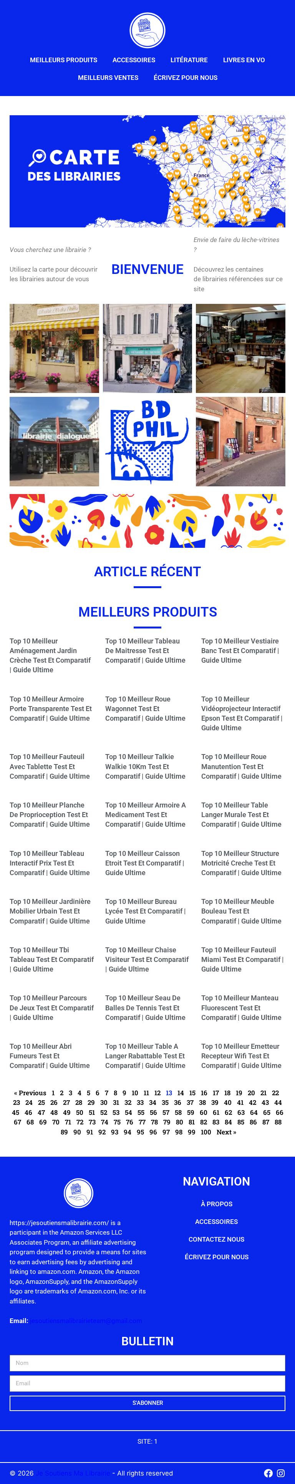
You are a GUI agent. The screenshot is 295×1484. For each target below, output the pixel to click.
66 (279, 1112)
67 (17, 1122)
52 (103, 1112)
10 (135, 1092)
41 (240, 1102)
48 (54, 1112)
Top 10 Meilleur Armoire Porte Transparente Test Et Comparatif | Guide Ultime (51, 708)
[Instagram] (281, 1473)
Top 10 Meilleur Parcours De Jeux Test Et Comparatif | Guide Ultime (52, 1007)
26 (54, 1102)
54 (128, 1112)
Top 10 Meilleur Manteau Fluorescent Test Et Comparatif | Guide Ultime (241, 1007)
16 (204, 1092)
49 (67, 1112)
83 (215, 1122)
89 (64, 1132)
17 (216, 1092)
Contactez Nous (216, 1239)
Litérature (189, 60)
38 (202, 1102)
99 (192, 1132)
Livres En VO (244, 60)
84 (228, 1122)
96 (153, 1132)
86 (253, 1122)
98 (178, 1132)
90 (77, 1132)
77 (142, 1122)
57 (165, 1112)
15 (192, 1092)
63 (241, 1112)
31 (116, 1102)
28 (78, 1102)
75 (117, 1122)
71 (68, 1122)
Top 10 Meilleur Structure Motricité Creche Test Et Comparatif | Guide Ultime (241, 863)
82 (203, 1122)
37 (190, 1102)
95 (140, 1132)
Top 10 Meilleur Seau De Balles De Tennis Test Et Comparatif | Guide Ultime (145, 1007)
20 (251, 1092)
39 (215, 1102)
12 (157, 1092)
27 (66, 1102)
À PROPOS (216, 1204)
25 (41, 1102)
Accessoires (134, 60)
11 (146, 1092)
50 (79, 1112)
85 (240, 1122)
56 (153, 1112)
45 (15, 1112)
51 (92, 1112)
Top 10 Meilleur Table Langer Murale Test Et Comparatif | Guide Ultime (241, 814)
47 (41, 1112)
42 (252, 1102)
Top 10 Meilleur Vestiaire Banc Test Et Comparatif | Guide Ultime (240, 650)
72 (79, 1122)
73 (92, 1122)
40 (228, 1102)
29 (91, 1102)
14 (180, 1092)
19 (239, 1092)
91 (89, 1132)
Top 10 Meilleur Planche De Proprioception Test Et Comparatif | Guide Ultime (50, 814)
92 (102, 1132)
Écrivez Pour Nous (185, 77)
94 (127, 1132)
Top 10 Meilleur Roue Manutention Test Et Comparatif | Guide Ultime (241, 766)
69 (43, 1122)
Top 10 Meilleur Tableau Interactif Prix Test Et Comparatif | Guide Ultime (50, 863)
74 (104, 1122)
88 (278, 1122)
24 (29, 1102)
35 (165, 1102)
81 (192, 1122)
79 (167, 1122)
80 (179, 1122)
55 (141, 1112)
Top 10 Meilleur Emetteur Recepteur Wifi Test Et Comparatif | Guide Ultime (241, 1055)
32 (127, 1102)
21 (263, 1092)
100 (206, 1132)
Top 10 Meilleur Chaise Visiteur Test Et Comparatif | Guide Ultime (147, 959)
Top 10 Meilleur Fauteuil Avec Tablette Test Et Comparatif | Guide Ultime (50, 766)
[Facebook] (268, 1473)
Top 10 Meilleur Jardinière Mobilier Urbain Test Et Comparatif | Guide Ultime (50, 911)
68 (30, 1122)
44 (278, 1102)
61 (216, 1112)
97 (166, 1132)
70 (56, 1122)
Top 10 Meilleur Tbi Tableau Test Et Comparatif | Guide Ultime (52, 959)
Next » (226, 1132)
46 (28, 1112)
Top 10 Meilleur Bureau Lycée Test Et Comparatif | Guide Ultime (145, 911)
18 (227, 1092)
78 (154, 1122)
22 (275, 1092)
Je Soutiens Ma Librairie (74, 1473)
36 (177, 1102)
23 (16, 1102)
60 (203, 1112)
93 (114, 1132)
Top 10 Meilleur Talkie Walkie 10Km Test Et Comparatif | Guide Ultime (145, 766)
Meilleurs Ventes (108, 77)
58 (178, 1112)
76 (129, 1122)
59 (190, 1112)
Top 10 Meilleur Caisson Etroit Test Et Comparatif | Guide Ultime (144, 863)
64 (254, 1112)
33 (140, 1102)
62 (228, 1112)
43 (265, 1102)
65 (266, 1112)
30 (104, 1102)
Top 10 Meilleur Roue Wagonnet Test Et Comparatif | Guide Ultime (145, 708)
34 (152, 1102)
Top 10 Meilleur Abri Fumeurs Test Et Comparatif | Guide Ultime (50, 1055)
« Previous (30, 1092)
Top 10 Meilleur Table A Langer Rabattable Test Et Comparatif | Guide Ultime (145, 1055)
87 (265, 1122)
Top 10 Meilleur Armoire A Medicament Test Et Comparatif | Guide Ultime (145, 814)
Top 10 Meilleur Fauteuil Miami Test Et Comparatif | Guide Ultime (242, 959)
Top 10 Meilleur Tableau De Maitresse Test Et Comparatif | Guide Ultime (145, 650)
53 (116, 1112)
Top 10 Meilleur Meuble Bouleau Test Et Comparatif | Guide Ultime (241, 911)
